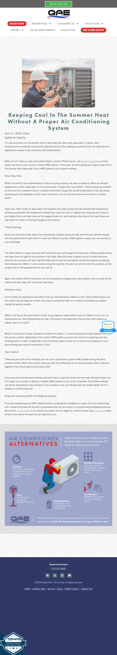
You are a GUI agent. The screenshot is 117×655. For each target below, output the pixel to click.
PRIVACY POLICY (71, 589)
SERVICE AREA (38, 589)
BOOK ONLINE (58, 4)
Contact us (99, 410)
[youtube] (69, 575)
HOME (27, 589)
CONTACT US (86, 589)
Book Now (17, 23)
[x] (55, 575)
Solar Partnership (42, 30)
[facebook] (47, 575)
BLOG (60, 589)
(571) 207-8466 (58, 568)
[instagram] (62, 575)
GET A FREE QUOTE (93, 30)
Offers (17, 30)
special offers (23, 410)
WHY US (51, 589)
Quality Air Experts (90, 161)
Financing (67, 30)
